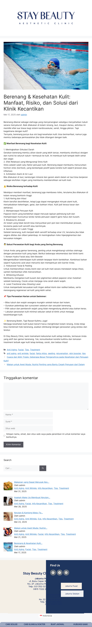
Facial (21, 350)
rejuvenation (62, 353)
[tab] (71, 586)
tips (84, 353)
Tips (27, 350)
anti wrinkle (23, 353)
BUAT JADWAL (57, 624)
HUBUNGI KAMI (80, 624)
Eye (39, 519)
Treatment (35, 350)
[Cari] (42, 468)
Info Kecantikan (45, 488)
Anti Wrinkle (31, 488)
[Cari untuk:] (21, 468)
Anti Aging (12, 350)
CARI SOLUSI (11, 624)
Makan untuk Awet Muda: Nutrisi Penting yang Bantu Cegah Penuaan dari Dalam (46, 364)
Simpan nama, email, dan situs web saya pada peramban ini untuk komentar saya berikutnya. (45, 435)
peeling (51, 353)
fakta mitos (41, 353)
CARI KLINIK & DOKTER (34, 624)
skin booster (75, 353)
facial (32, 353)
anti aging (11, 353)
